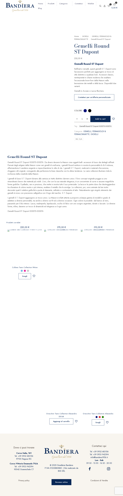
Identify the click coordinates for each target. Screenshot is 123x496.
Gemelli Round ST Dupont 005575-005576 (95, 126)
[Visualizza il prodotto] (39, 233)
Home (76, 36)
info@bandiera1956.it (99, 457)
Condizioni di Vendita (99, 480)
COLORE (78, 110)
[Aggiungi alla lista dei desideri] (39, 238)
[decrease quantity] (77, 119)
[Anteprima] (39, 243)
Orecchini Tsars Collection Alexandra (98, 413)
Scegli (24, 276)
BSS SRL (61, 471)
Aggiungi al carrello (61, 421)
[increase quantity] (87, 119)
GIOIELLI (85, 36)
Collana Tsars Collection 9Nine (24, 267)
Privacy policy (23, 480)
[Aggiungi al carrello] (75, 233)
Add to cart (100, 119)
